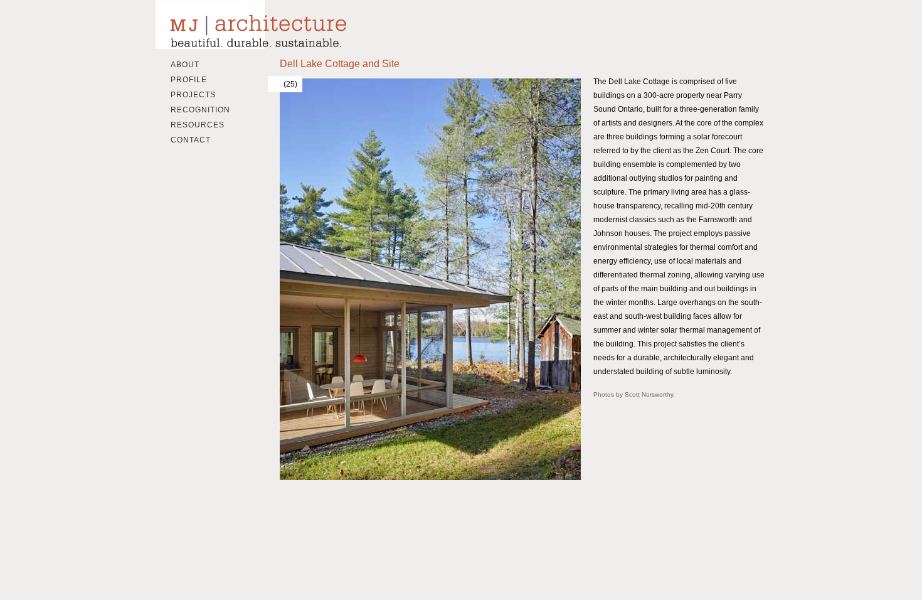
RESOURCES (198, 125)
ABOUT (185, 64)
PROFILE (189, 79)
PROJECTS (193, 94)
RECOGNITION (200, 109)
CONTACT (191, 140)
